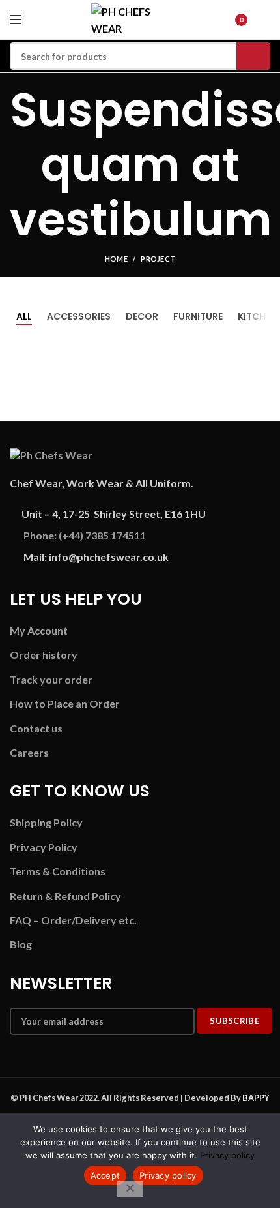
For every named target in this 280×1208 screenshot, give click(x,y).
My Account (39, 630)
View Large (260, 404)
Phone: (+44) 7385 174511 (84, 535)
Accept (105, 1175)
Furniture (198, 316)
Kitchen (257, 316)
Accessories (79, 316)
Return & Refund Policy (65, 896)
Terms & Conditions (57, 871)
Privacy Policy (43, 847)
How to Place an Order (65, 703)
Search (253, 56)
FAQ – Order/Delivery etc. (73, 920)
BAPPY (256, 1098)
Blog (21, 944)
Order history (43, 654)
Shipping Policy (46, 822)
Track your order (51, 679)
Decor (142, 316)
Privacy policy (227, 1155)
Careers (29, 752)
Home (116, 258)
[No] (130, 1189)
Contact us (36, 728)
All (24, 316)
